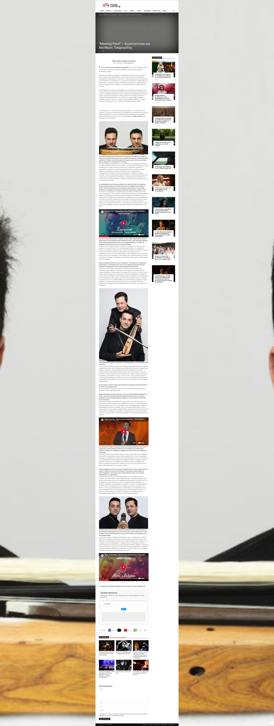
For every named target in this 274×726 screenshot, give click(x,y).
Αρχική (100, 14)
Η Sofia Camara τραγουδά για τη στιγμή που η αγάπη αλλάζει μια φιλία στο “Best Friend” (163, 211)
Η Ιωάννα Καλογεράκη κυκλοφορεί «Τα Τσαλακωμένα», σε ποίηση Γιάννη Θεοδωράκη (106, 654)
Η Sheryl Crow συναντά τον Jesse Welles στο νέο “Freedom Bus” (162, 189)
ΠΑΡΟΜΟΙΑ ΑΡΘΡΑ (104, 637)
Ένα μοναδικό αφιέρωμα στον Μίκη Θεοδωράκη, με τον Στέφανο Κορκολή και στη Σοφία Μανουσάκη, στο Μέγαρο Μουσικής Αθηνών (106, 674)
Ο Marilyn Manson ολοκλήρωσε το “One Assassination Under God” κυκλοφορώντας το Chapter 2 (163, 98)
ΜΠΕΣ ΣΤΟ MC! (164, 724)
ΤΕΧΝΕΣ (164, 10)
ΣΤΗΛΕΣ (139, 10)
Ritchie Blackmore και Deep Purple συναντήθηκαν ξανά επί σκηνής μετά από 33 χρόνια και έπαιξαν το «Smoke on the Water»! (163, 279)
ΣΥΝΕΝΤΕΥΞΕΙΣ (117, 10)
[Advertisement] (149, 5)
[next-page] (102, 680)
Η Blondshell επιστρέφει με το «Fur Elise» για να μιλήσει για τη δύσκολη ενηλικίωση (163, 76)
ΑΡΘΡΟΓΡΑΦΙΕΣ (156, 10)
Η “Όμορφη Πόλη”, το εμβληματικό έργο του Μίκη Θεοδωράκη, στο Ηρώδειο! (140, 673)
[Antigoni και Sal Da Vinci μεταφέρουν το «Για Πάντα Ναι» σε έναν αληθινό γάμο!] (163, 250)
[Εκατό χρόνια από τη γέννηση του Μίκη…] (124, 665)
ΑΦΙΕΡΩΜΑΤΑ (147, 10)
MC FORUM (150, 724)
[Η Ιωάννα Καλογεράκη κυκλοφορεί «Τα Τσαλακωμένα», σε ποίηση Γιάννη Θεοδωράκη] (106, 645)
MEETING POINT (113, 14)
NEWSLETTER (157, 724)
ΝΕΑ (125, 10)
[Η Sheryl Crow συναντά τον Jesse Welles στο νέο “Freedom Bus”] (163, 182)
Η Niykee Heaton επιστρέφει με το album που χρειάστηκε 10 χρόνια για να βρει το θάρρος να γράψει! (163, 120)
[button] (173, 11)
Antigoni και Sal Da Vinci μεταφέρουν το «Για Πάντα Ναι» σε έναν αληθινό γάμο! (163, 257)
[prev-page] (100, 680)
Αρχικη (102, 10)
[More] (145, 630)
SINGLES (132, 10)
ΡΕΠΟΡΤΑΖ (108, 10)
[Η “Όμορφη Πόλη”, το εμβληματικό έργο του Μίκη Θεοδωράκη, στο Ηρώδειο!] (141, 665)
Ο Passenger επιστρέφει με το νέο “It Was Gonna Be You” (163, 167)
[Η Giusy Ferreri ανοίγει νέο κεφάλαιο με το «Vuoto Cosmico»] (163, 137)
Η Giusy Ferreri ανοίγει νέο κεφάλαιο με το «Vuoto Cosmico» (162, 144)
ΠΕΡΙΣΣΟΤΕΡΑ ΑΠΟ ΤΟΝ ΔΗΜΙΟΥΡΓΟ (118, 637)
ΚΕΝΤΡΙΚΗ (145, 724)
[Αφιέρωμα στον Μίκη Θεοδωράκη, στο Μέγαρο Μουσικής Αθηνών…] (124, 645)
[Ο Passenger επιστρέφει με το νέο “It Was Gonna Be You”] (163, 160)
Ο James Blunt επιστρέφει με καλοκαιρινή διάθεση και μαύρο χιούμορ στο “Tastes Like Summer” (163, 234)
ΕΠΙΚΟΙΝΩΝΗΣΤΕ (171, 724)
